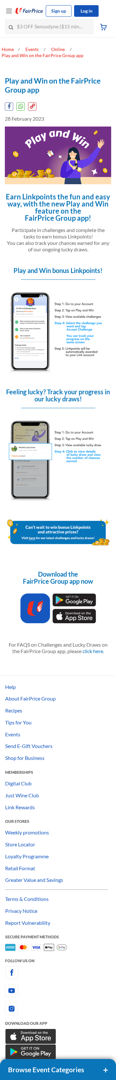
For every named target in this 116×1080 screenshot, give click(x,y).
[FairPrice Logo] (29, 11)
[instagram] (58, 1008)
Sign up (58, 11)
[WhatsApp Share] (20, 106)
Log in (86, 11)
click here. (93, 651)
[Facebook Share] (9, 106)
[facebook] (58, 972)
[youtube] (58, 990)
